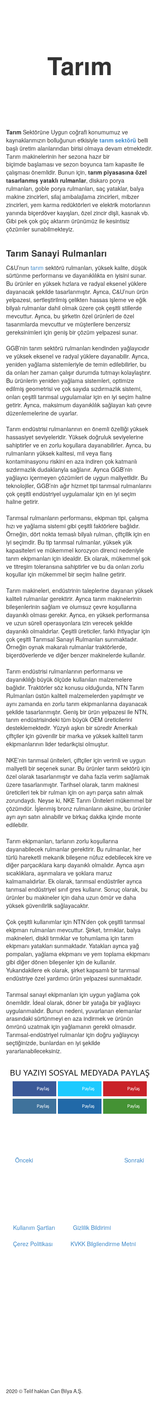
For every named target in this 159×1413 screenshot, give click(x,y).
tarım (37, 268)
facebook (112, 1270)
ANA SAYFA (127, 36)
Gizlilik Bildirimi (92, 1227)
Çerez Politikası (33, 1244)
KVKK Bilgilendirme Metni (103, 1244)
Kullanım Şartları (34, 1227)
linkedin (136, 1270)
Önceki (24, 1160)
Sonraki (134, 1160)
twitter (88, 1270)
